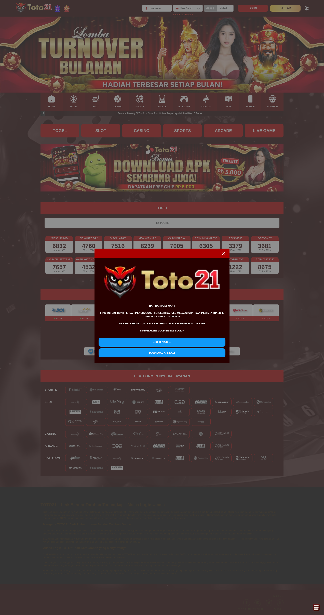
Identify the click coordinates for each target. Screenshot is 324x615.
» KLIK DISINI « (162, 342)
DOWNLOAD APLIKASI (162, 352)
